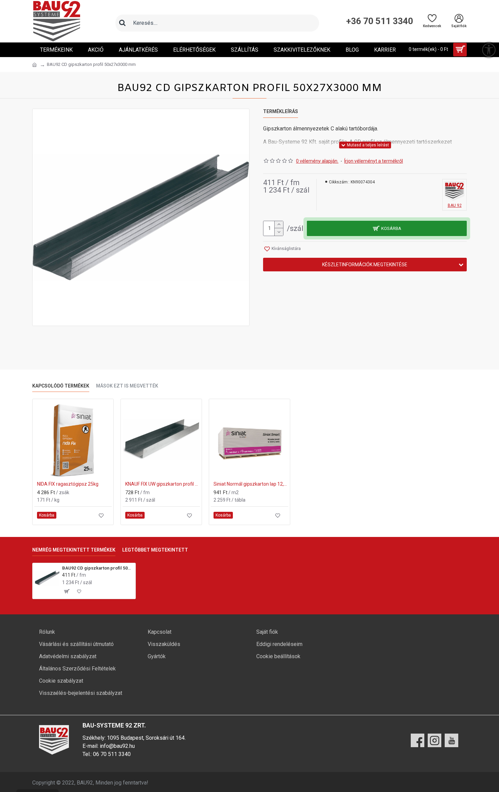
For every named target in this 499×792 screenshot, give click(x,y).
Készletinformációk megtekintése (364, 264)
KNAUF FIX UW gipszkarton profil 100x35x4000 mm (162, 484)
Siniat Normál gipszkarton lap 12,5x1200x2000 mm (251, 484)
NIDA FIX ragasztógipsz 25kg (67, 484)
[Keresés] (122, 23)
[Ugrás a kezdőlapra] (34, 64)
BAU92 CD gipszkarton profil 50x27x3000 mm (97, 568)
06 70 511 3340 (112, 754)
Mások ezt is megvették (127, 386)
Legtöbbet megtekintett (155, 550)
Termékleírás (280, 111)
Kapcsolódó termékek (60, 386)
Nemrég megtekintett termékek (73, 550)
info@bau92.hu (117, 746)
